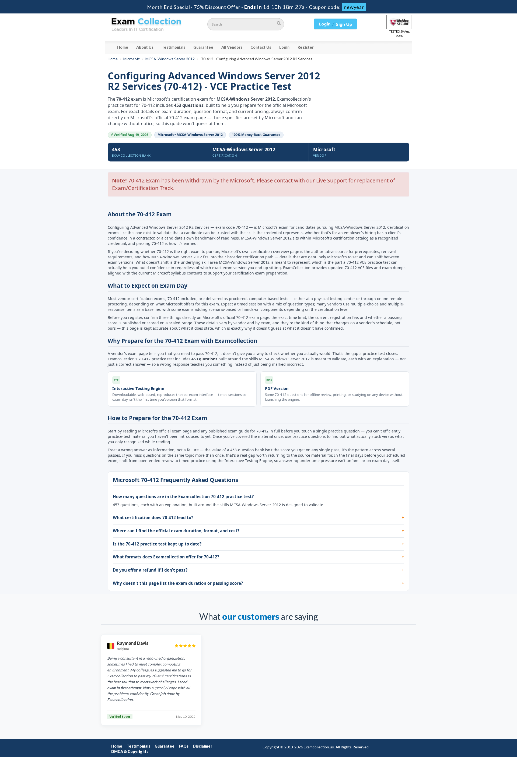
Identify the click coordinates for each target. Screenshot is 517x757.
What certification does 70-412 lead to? (153, 517)
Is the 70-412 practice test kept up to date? (157, 544)
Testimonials (173, 47)
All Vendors (231, 47)
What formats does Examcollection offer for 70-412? (166, 556)
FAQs (183, 746)
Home (122, 47)
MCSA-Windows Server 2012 (170, 59)
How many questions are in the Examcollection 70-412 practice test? (183, 496)
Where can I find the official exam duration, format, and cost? (176, 530)
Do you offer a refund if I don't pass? (150, 570)
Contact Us (260, 47)
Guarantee (203, 47)
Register (306, 47)
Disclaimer (202, 746)
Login (284, 47)
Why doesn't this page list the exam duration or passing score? (178, 583)
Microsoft (131, 59)
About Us (144, 47)
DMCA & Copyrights (129, 751)
